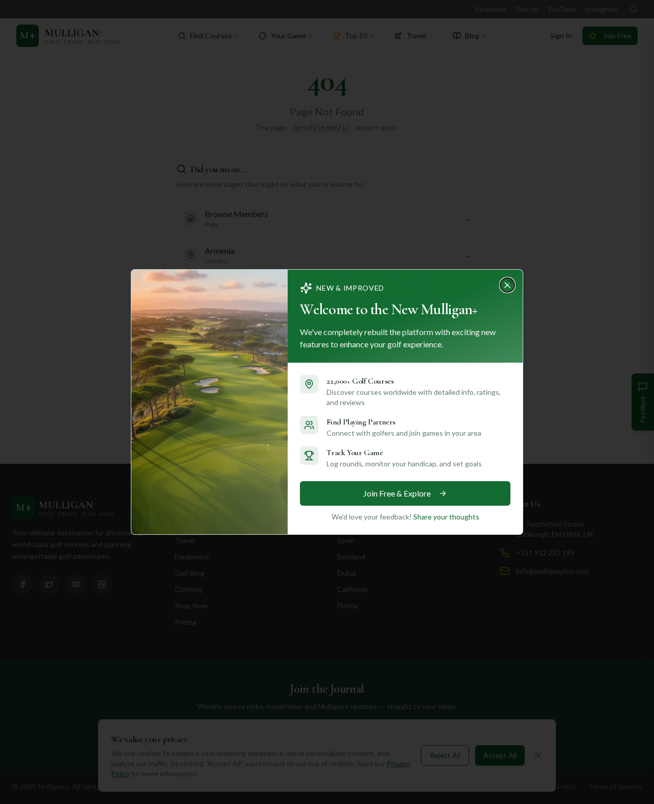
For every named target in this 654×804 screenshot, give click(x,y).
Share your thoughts (446, 516)
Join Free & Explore (397, 493)
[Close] (510, 282)
